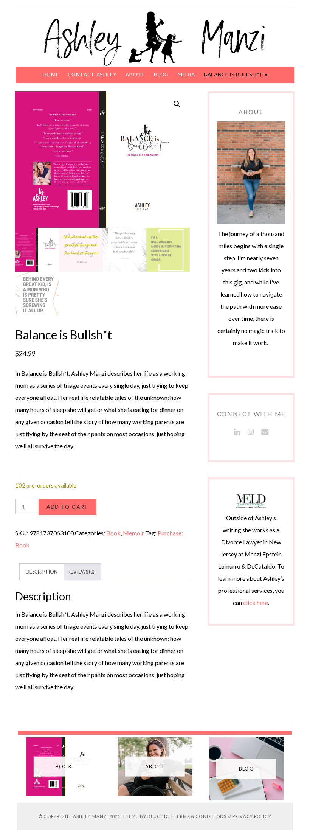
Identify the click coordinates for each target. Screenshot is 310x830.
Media (186, 74)
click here (255, 602)
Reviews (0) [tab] (81, 572)
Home (51, 74)
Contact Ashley (92, 74)
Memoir (133, 532)
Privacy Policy (251, 816)
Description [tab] (41, 572)
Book (113, 532)
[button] (177, 104)
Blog (161, 74)
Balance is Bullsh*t (233, 74)
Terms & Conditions (200, 816)
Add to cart (67, 507)
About (135, 74)
